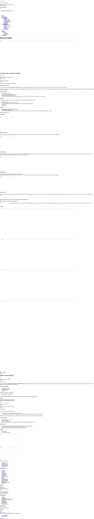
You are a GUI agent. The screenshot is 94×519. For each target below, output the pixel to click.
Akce (3, 470)
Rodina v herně (4, 481)
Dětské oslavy (4, 473)
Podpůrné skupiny (5, 479)
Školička (3, 483)
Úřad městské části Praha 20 (4, 507)
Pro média (3, 500)
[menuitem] (48, 15)
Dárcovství (3, 472)
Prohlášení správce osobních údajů (7, 499)
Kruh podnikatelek (5, 476)
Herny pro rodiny (6, 38)
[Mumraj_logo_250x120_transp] (6, 10)
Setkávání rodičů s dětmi (6, 482)
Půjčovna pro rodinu (5, 480)
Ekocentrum (4, 475)
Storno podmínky (4, 502)
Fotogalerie (3, 497)
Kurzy (3, 477)
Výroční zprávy (4, 503)
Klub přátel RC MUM (5, 498)
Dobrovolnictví (4, 474)
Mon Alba (19, 513)
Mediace (3, 478)
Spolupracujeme (4, 501)
